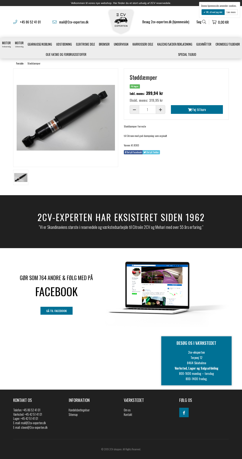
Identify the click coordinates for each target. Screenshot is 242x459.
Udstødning (64, 44)
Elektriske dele (85, 44)
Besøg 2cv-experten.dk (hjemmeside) (165, 21)
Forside (19, 63)
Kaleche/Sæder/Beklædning (174, 44)
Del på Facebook (134, 152)
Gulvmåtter (203, 44)
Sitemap (73, 414)
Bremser (104, 44)
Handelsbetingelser (79, 410)
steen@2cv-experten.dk (34, 427)
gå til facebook (56, 311)
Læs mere (231, 12)
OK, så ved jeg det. (214, 12)
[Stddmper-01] (20, 177)
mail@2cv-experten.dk (73, 21)
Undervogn (121, 44)
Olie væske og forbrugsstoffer (66, 54)
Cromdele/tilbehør (228, 44)
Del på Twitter (152, 152)
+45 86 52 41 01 (30, 21)
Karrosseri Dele (143, 44)
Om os (127, 410)
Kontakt (128, 414)
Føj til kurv (199, 109)
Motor (6, 44)
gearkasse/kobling (40, 44)
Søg (199, 21)
